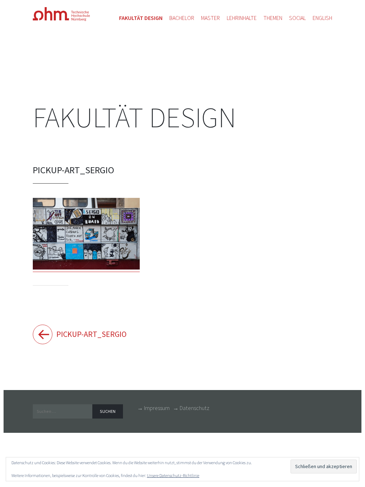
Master (210, 17)
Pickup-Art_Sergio (89, 334)
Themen (272, 17)
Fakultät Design (134, 117)
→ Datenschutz (191, 407)
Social (297, 17)
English (322, 17)
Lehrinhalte (242, 17)
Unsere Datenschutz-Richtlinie (173, 475)
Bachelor (181, 17)
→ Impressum (153, 407)
